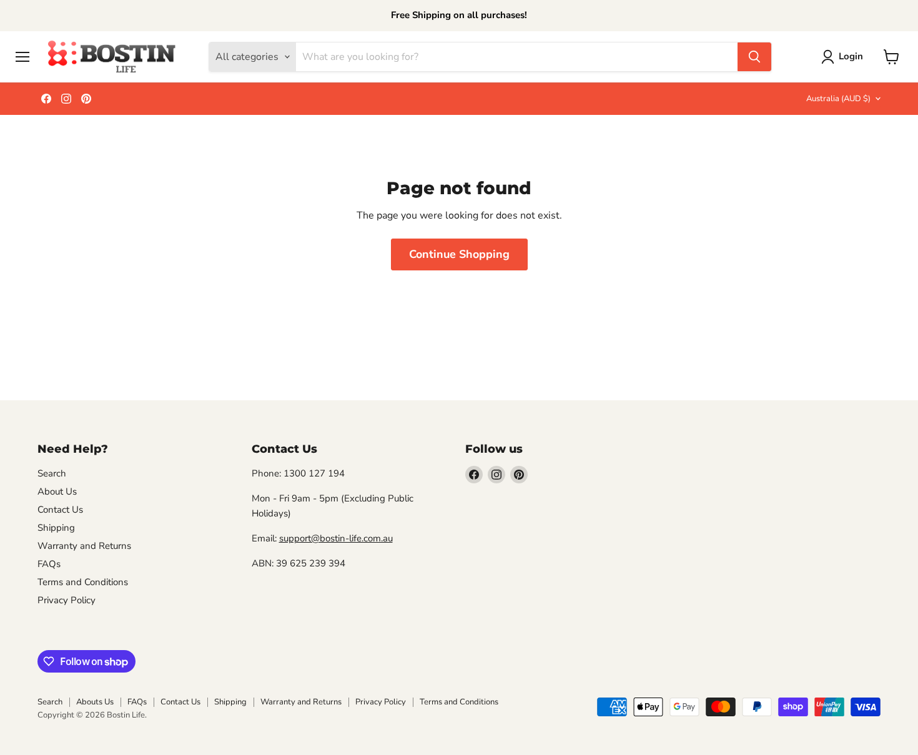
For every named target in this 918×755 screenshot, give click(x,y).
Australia (838, 98)
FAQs (49, 564)
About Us (57, 491)
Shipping (56, 527)
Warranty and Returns (84, 546)
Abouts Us (95, 702)
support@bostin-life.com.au (336, 538)
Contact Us (60, 509)
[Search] (754, 56)
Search (51, 473)
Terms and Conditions (82, 582)
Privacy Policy (66, 600)
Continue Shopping (459, 254)
